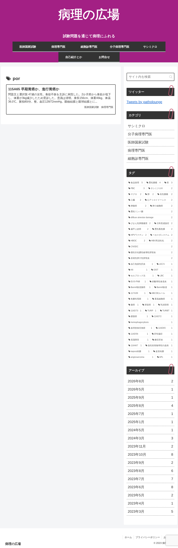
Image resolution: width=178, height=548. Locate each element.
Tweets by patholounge (144, 102)
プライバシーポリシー (148, 537)
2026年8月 (150, 381)
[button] (171, 77)
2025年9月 (150, 397)
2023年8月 (150, 471)
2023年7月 (150, 479)
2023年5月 (150, 495)
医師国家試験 (138, 142)
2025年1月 (150, 422)
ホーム (128, 537)
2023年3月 (150, 511)
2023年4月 (150, 503)
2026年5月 (150, 389)
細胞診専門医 (138, 158)
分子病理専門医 (140, 134)
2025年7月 (150, 414)
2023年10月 (150, 454)
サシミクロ (136, 126)
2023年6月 (150, 487)
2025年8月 (150, 405)
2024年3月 (150, 438)
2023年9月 (150, 462)
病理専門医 (136, 150)
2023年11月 (150, 446)
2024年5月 (150, 430)
